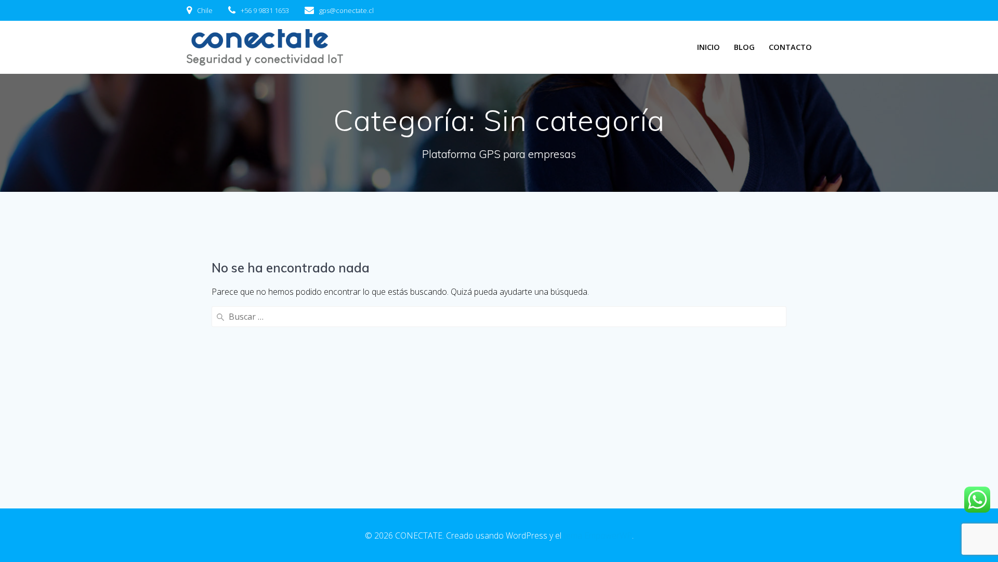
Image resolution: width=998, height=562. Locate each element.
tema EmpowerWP (597, 535)
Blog (744, 47)
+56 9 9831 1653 (265, 10)
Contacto (790, 47)
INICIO (708, 47)
